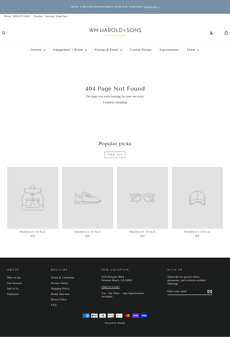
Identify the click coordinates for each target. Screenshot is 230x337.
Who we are (14, 277)
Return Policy (59, 299)
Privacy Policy (59, 283)
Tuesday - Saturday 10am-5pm (50, 16)
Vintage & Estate (107, 49)
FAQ (53, 305)
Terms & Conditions (62, 277)
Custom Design (140, 49)
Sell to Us (13, 288)
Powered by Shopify (115, 323)
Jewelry (37, 49)
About (191, 49)
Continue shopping (115, 102)
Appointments (169, 49)
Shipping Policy (60, 288)
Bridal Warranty (60, 294)
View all (115, 154)
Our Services (14, 283)
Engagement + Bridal (68, 49)
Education (13, 294)
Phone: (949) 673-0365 (17, 16)
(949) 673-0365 (110, 287)
